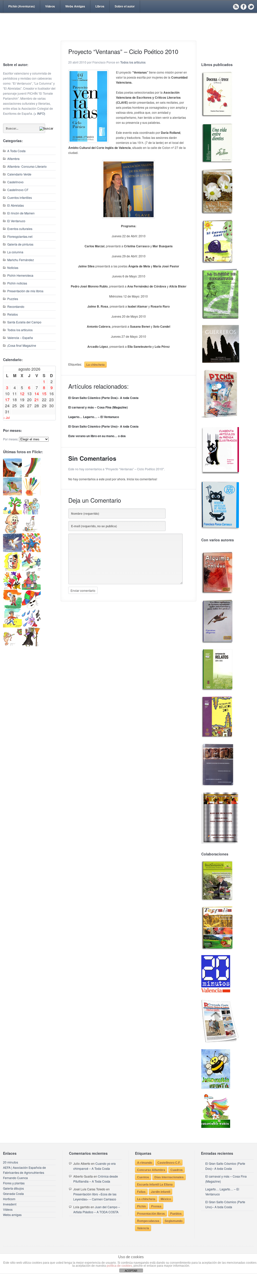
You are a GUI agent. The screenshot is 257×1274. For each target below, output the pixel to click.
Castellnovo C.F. (168, 1162)
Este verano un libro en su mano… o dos (97, 436)
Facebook (243, 7)
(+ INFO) (39, 113)
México (166, 1199)
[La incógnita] (12, 607)
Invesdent (9, 1204)
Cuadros (176, 1170)
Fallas (141, 1191)
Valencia (143, 1228)
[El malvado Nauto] (31, 551)
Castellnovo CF (17, 190)
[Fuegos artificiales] (31, 494)
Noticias (12, 267)
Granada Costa (13, 1193)
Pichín (141, 1206)
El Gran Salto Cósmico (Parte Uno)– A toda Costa (103, 426)
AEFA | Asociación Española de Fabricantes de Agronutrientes (24, 1170)
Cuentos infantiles (19, 197)
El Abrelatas (15, 205)
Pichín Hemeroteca (20, 275)
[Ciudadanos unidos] (12, 588)
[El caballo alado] (12, 551)
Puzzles (12, 299)
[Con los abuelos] (31, 513)
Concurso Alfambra (151, 1170)
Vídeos (50, 6)
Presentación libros (151, 1213)
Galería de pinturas (20, 244)
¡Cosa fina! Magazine (21, 345)
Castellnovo (15, 182)
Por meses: (10, 439)
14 (36, 393)
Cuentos (143, 1177)
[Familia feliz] (31, 588)
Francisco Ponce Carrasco (127, 35)
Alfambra (13, 158)
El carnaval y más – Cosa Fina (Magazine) (98, 407)
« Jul (6, 417)
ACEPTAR (131, 1270)
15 (44, 393)
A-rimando (144, 1162)
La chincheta (95, 364)
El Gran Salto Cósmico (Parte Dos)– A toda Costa (103, 397)
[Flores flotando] (31, 569)
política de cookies (119, 1265)
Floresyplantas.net (19, 236)
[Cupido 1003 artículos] (12, 645)
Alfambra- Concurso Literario (27, 166)
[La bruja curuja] (31, 645)
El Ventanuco (16, 221)
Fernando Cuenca (15, 1178)
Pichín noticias (17, 283)
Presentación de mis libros (25, 291)
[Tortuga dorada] (12, 494)
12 (22, 393)
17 (7, 399)
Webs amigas (12, 1214)
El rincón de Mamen (21, 213)
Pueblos (176, 1213)
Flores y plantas (14, 1183)
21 (36, 399)
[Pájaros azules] (12, 513)
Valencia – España (20, 337)
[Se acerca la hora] (12, 626)
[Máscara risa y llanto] (12, 569)
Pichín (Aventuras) (21, 6)
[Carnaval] (31, 607)
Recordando (15, 306)
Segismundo (173, 1221)
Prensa (156, 1206)
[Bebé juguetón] (12, 532)
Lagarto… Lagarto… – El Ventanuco (93, 417)
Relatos (12, 314)
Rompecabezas (148, 1221)
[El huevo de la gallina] (31, 532)
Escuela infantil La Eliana (155, 1184)
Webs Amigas (75, 6)
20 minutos (10, 1162)
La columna (15, 252)
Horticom (9, 1199)
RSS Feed (236, 7)
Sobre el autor (125, 6)
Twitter (251, 7)
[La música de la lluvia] (31, 626)
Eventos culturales (19, 228)
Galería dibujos (13, 1188)
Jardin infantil (160, 1191)
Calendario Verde (19, 174)
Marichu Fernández (20, 260)
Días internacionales (169, 1177)
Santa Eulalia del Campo (24, 322)
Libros (99, 6)
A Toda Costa (16, 151)
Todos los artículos (20, 330)
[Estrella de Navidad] (31, 475)
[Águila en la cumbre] (12, 475)
